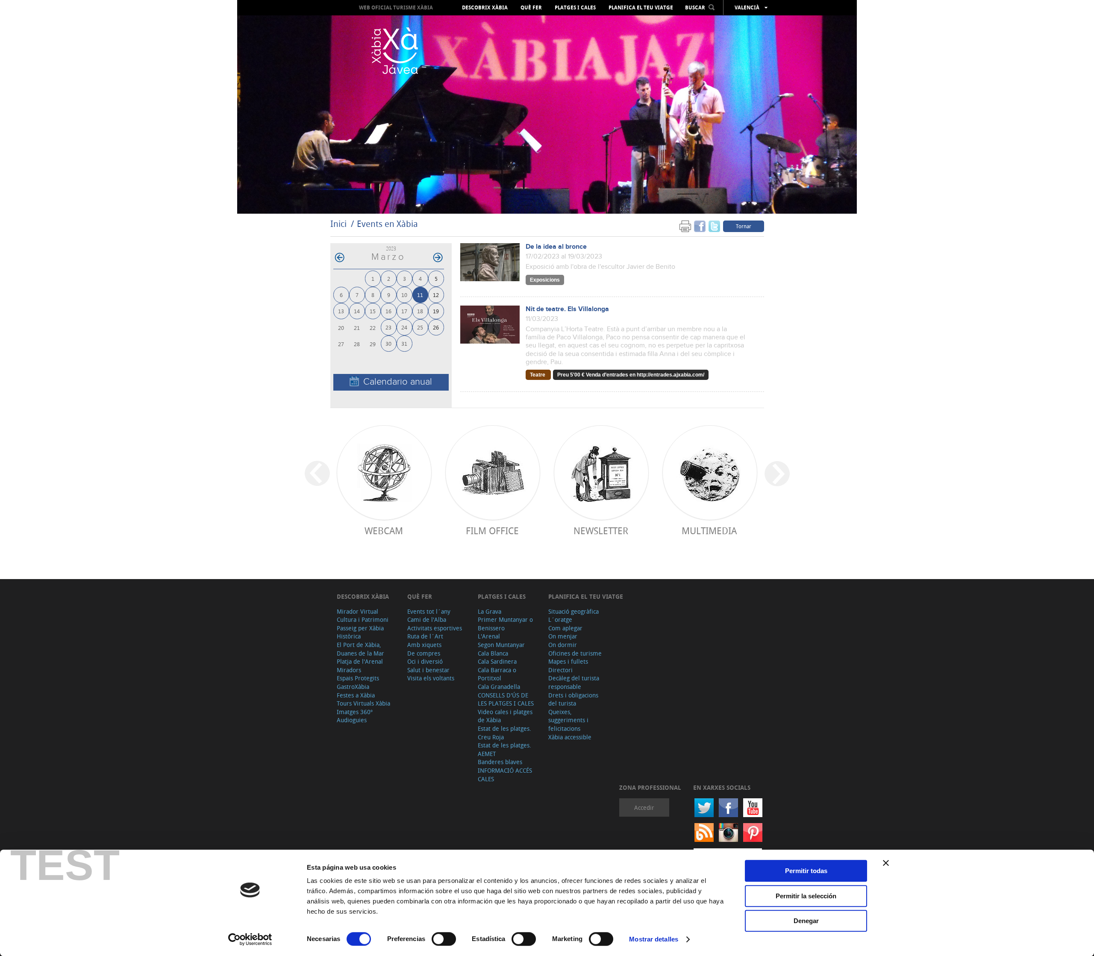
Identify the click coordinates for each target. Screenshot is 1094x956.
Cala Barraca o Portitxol (497, 674)
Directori (560, 670)
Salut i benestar (428, 670)
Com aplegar (565, 628)
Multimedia (709, 530)
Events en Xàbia (387, 223)
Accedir (644, 807)
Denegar (806, 920)
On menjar (562, 636)
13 (341, 311)
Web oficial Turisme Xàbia (396, 7)
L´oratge (560, 619)
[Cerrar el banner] (886, 863)
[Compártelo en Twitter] (714, 225)
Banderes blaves (500, 762)
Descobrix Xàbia (485, 7)
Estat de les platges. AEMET (504, 749)
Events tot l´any (428, 611)
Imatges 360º (355, 712)
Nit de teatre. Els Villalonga (567, 309)
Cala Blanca (493, 653)
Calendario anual (397, 382)
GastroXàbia (353, 686)
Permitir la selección (806, 896)
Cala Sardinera (497, 661)
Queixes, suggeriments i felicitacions (568, 720)
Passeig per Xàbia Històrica (360, 632)
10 (404, 294)
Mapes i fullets (568, 661)
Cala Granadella (499, 686)
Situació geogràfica (573, 611)
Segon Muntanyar (501, 645)
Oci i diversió (425, 661)
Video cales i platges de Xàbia (505, 716)
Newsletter (600, 530)
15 (373, 311)
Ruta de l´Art (425, 636)
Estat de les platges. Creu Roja (504, 732)
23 (388, 327)
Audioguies (352, 720)
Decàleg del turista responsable (573, 682)
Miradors (349, 670)
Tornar (743, 226)
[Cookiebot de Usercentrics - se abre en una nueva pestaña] (250, 939)
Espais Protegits (358, 678)
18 (420, 311)
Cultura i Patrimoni (362, 619)
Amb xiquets (424, 645)
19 (436, 311)
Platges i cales (575, 7)
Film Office (492, 530)
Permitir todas (806, 870)
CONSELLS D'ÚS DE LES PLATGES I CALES (506, 699)
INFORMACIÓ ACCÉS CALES (505, 774)
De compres (423, 653)
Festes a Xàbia (356, 695)
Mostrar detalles (653, 939)
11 (420, 294)
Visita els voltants (430, 678)
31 (404, 343)
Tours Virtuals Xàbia (363, 703)
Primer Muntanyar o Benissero (505, 623)
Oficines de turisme (575, 653)
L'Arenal (489, 636)
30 (388, 343)
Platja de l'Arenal (360, 661)
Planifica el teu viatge (641, 7)
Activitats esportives (434, 628)
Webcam (384, 530)
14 (357, 311)
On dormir (562, 645)
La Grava (489, 611)
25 (420, 327)
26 (436, 327)
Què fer (531, 7)
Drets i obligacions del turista (573, 699)
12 (436, 294)
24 (404, 327)
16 (388, 311)
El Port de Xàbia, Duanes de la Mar (360, 649)
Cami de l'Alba (426, 619)
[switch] (444, 939)
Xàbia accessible (569, 737)
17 (404, 311)
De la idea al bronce (556, 247)
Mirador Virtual (357, 611)
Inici (338, 223)
